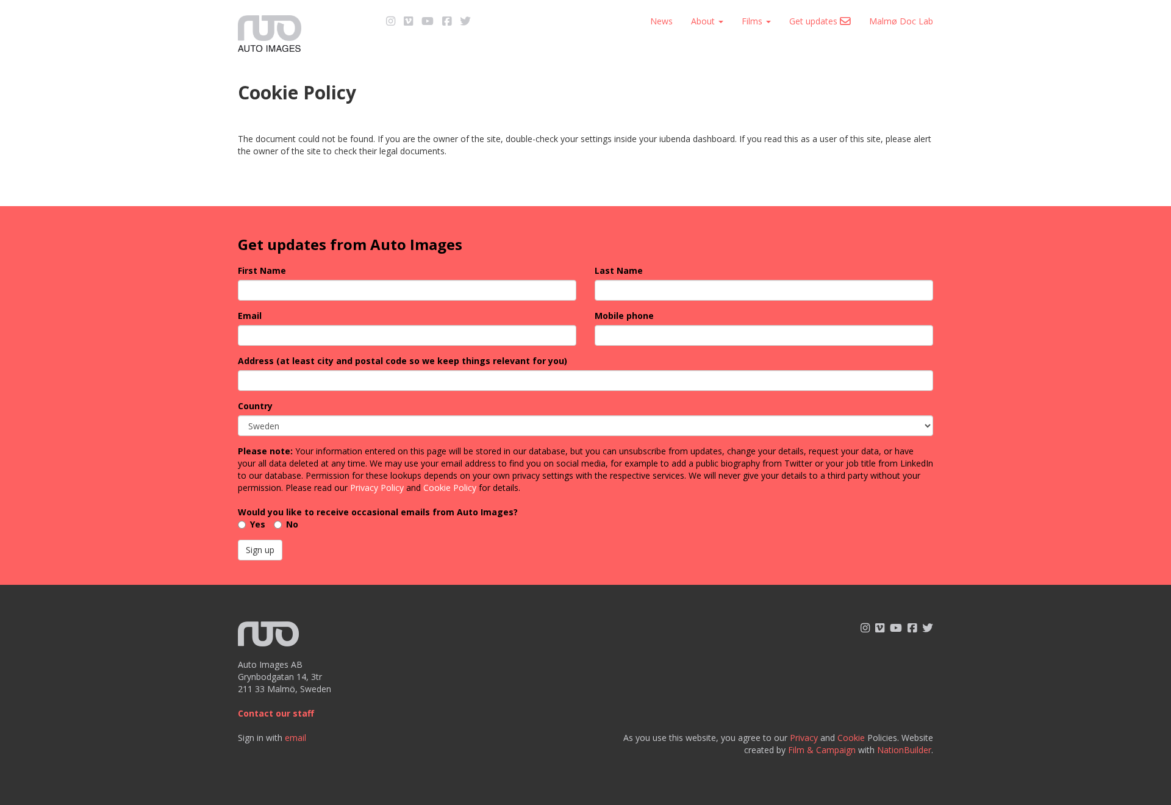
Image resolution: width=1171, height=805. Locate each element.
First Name (262, 270)
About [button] (704, 21)
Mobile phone (624, 315)
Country (255, 406)
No (292, 524)
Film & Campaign (822, 750)
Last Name (619, 270)
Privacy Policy (377, 487)
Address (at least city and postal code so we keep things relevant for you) (402, 361)
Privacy (804, 737)
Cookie (851, 737)
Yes (257, 524)
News (661, 21)
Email (250, 315)
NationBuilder (904, 750)
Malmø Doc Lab (901, 21)
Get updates (814, 21)
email (295, 737)
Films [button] (753, 21)
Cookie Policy (449, 487)
